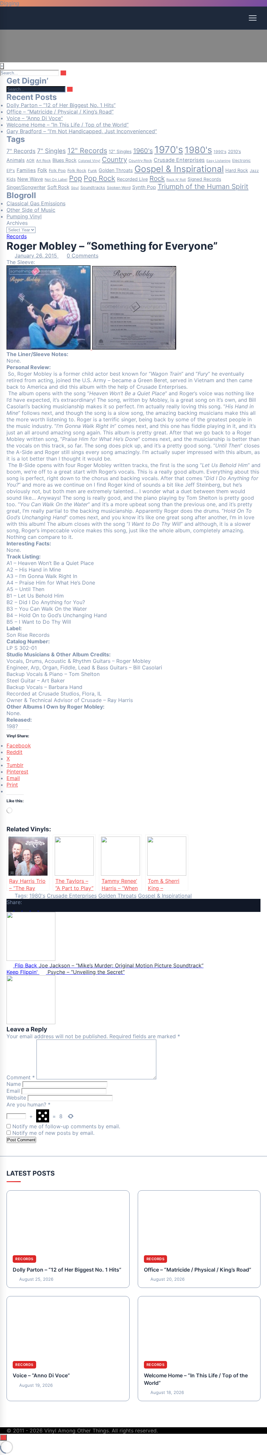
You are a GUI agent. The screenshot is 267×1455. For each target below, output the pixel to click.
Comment (21, 1077)
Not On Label (56, 179)
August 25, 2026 (36, 1279)
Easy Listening (218, 161)
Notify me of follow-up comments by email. (66, 1126)
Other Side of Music (31, 210)
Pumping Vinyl (24, 216)
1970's (168, 149)
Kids (11, 179)
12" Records (87, 150)
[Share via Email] (42, 908)
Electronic (241, 160)
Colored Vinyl (89, 161)
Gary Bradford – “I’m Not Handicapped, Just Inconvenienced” (82, 131)
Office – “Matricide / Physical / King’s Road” (60, 111)
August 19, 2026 (36, 1385)
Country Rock (140, 160)
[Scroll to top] (3, 1437)
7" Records (21, 151)
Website (16, 1097)
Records (17, 236)
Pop (75, 178)
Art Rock (43, 160)
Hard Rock (236, 170)
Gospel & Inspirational (179, 169)
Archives (17, 223)
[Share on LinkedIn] (27, 908)
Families (26, 170)
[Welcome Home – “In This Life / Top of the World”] (199, 1325)
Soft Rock (58, 187)
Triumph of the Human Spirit (203, 186)
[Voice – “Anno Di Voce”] (68, 1325)
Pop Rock (99, 178)
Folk (42, 170)
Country (114, 159)
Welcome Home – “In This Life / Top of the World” (68, 124)
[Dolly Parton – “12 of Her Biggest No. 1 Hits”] (68, 1220)
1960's (143, 151)
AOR (30, 160)
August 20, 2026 (167, 1279)
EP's (11, 170)
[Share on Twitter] (19, 908)
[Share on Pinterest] (35, 908)
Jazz (254, 170)
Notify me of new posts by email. (53, 1133)
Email (13, 1090)
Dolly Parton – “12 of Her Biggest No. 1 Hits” (61, 105)
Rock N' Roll (176, 180)
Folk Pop (57, 170)
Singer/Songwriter (26, 187)
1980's (198, 150)
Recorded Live (132, 179)
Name (14, 1084)
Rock (157, 178)
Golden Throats (116, 170)
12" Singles (120, 151)
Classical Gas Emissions (36, 203)
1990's (220, 151)
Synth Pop (144, 187)
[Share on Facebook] (11, 908)
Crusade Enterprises (179, 160)
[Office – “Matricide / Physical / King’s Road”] (199, 1220)
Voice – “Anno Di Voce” (35, 118)
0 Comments (82, 255)
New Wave (30, 179)
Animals (16, 160)
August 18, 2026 (167, 1392)
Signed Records (204, 179)
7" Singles (51, 151)
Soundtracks (92, 187)
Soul (75, 187)
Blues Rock (64, 160)
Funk (92, 170)
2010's (234, 151)
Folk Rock (76, 170)
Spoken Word (119, 187)
